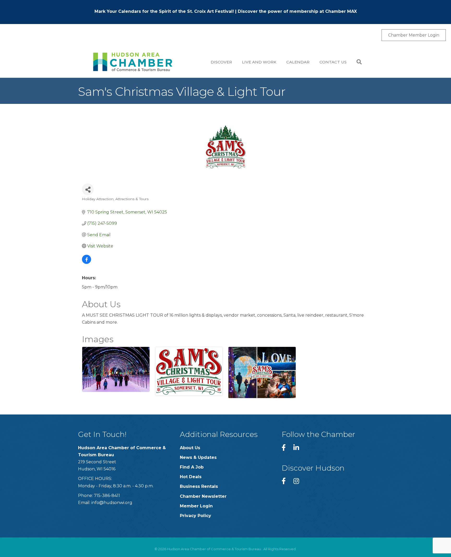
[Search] (357, 62)
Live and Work (259, 62)
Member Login (196, 505)
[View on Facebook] (86, 262)
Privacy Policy (195, 515)
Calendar (298, 62)
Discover (221, 62)
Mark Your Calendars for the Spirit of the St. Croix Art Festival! (164, 11)
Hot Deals (190, 476)
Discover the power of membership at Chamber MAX (297, 11)
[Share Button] (88, 189)
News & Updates (198, 457)
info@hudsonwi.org (111, 502)
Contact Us (333, 62)
